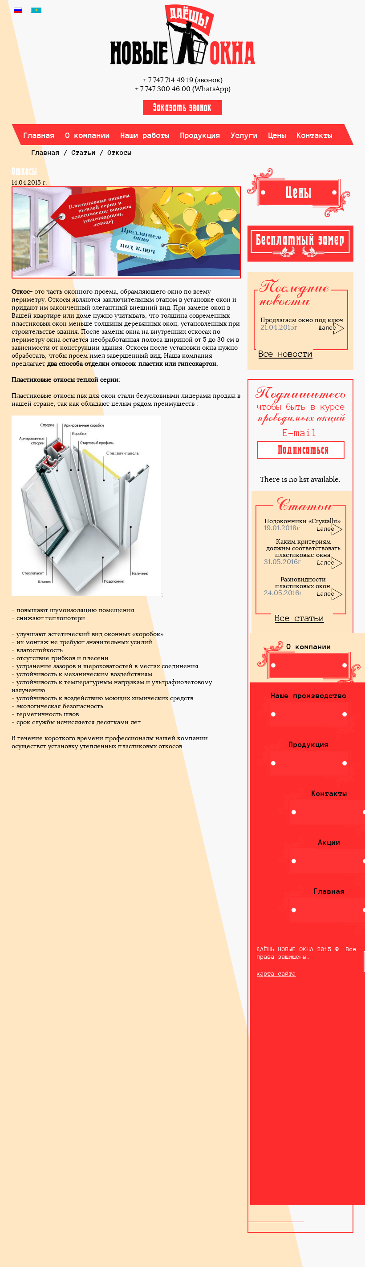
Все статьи (299, 618)
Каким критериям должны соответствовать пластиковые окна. (303, 547)
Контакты (315, 135)
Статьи (84, 152)
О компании (87, 135)
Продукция (200, 135)
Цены (277, 135)
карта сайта (276, 973)
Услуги (244, 135)
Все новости (285, 354)
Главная (39, 135)
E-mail (300, 432)
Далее (328, 327)
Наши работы (145, 135)
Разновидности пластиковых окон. (303, 582)
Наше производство (309, 695)
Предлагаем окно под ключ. (302, 319)
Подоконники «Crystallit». (303, 521)
